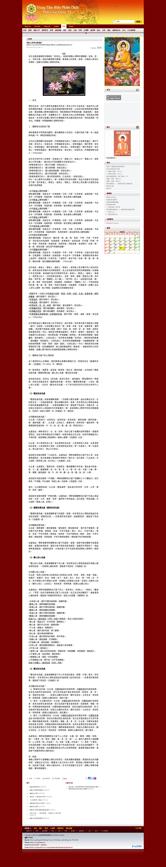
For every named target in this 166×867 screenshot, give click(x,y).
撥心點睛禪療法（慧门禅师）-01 (117, 176)
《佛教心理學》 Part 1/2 (114, 174)
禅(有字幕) (110, 186)
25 (117, 248)
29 (137, 248)
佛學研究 (45, 30)
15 (137, 242)
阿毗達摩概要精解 (112, 202)
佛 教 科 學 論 (111, 197)
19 (122, 245)
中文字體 (138, 828)
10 (112, 242)
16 (107, 245)
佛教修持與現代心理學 (37, 803)
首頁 (24, 30)
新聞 (29, 30)
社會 (75, 30)
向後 (30, 778)
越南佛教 (58, 30)
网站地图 (69, 828)
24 (112, 248)
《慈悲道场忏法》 (112, 214)
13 (127, 242)
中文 (63, 26)
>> (135, 232)
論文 (98, 30)
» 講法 (108, 163)
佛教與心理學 (34, 806)
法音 (103, 30)
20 (127, 245)
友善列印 (47, 778)
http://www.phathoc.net (37, 842)
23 (107, 248)
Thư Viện (37, 26)
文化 (123, 30)
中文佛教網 (131, 30)
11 (117, 242)
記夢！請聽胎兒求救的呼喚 (115, 166)
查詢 (108, 30)
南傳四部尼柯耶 (112, 200)
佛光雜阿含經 (111, 204)
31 (112, 251)
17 (112, 245)
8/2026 (122, 232)
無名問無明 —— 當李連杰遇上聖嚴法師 (119, 184)
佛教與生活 (116, 30)
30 (107, 251)
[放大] (100, 48)
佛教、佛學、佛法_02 (114, 179)
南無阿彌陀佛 (111, 158)
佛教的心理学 (34, 793)
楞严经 (109, 188)
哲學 (51, 30)
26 (122, 248)
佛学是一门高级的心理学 (38, 797)
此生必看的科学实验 (113, 169)
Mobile (71, 26)
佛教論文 (81, 831)
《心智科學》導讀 (35, 800)
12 (122, 242)
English (56, 26)
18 (117, 245)
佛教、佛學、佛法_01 (114, 181)
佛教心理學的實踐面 (36, 790)
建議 (65, 778)
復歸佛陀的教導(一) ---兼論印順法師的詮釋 (120, 209)
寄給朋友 (57, 778)
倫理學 (92, 30)
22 (137, 245)
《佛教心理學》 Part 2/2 (114, 171)
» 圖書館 (109, 193)
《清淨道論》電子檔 (113, 207)
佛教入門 (36, 30)
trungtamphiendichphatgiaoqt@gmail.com (59, 847)
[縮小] (98, 48)
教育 (70, 30)
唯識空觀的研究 (35, 787)
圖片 (40, 828)
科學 (80, 30)
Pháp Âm (28, 26)
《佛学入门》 (111, 212)
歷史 (64, 30)
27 (127, 248)
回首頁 (38, 778)
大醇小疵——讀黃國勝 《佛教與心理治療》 (46, 813)
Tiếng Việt (47, 26)
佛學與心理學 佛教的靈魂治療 (39, 810)
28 (132, 248)
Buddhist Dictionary (112, 223)
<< (109, 232)
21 (132, 245)
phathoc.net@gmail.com (36, 847)
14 (132, 242)
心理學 (86, 30)
